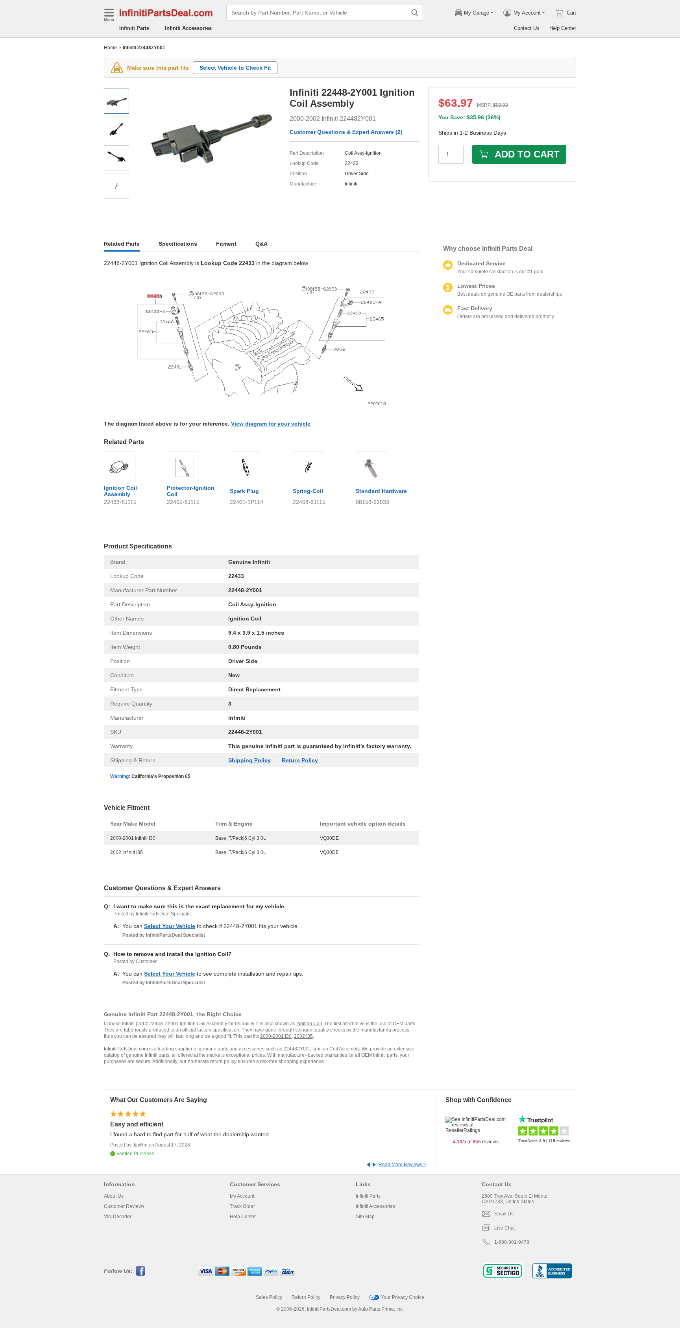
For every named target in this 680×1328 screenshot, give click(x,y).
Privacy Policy (345, 1297)
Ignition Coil (309, 1023)
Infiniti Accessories (188, 28)
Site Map (365, 1216)
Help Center (562, 28)
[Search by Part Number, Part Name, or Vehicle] (414, 12)
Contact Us (527, 28)
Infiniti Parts (134, 28)
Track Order (242, 1206)
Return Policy (300, 760)
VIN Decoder (117, 1216)
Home (110, 47)
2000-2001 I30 (276, 1036)
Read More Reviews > (402, 1164)
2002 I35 (303, 1036)
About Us (114, 1196)
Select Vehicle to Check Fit (235, 68)
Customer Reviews (124, 1206)
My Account (242, 1196)
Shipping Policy (249, 760)
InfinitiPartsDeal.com (126, 1049)
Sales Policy (269, 1297)
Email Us (504, 1214)
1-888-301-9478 (511, 1242)
